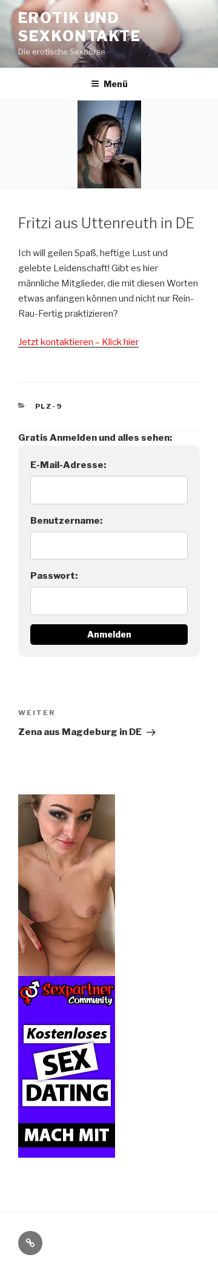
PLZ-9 (49, 406)
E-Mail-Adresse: (68, 465)
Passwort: (54, 575)
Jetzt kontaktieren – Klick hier (78, 342)
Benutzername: (66, 520)
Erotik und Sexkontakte (79, 27)
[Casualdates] (66, 1149)
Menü (116, 84)
